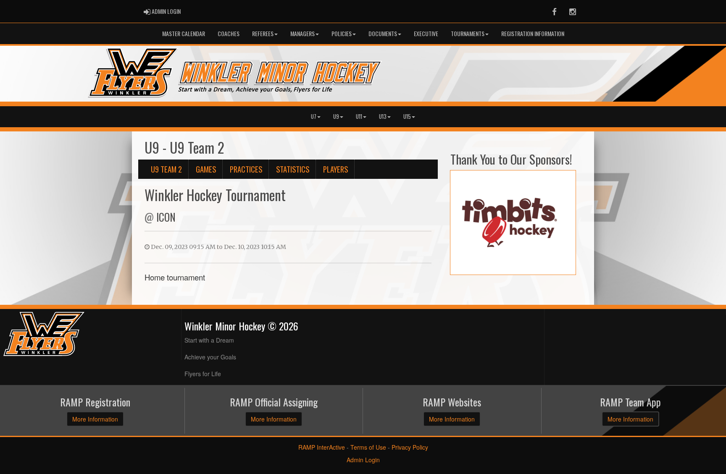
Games (206, 169)
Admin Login (363, 460)
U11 (359, 116)
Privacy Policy (410, 447)
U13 (383, 116)
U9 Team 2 (166, 169)
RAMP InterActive (321, 447)
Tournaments (467, 33)
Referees (263, 33)
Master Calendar (183, 33)
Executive (426, 33)
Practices (246, 169)
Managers (302, 33)
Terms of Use (368, 447)
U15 (407, 116)
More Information (95, 419)
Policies (341, 33)
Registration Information (532, 33)
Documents (382, 33)
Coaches (228, 33)
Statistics (292, 169)
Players (335, 169)
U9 (336, 116)
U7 (313, 116)
